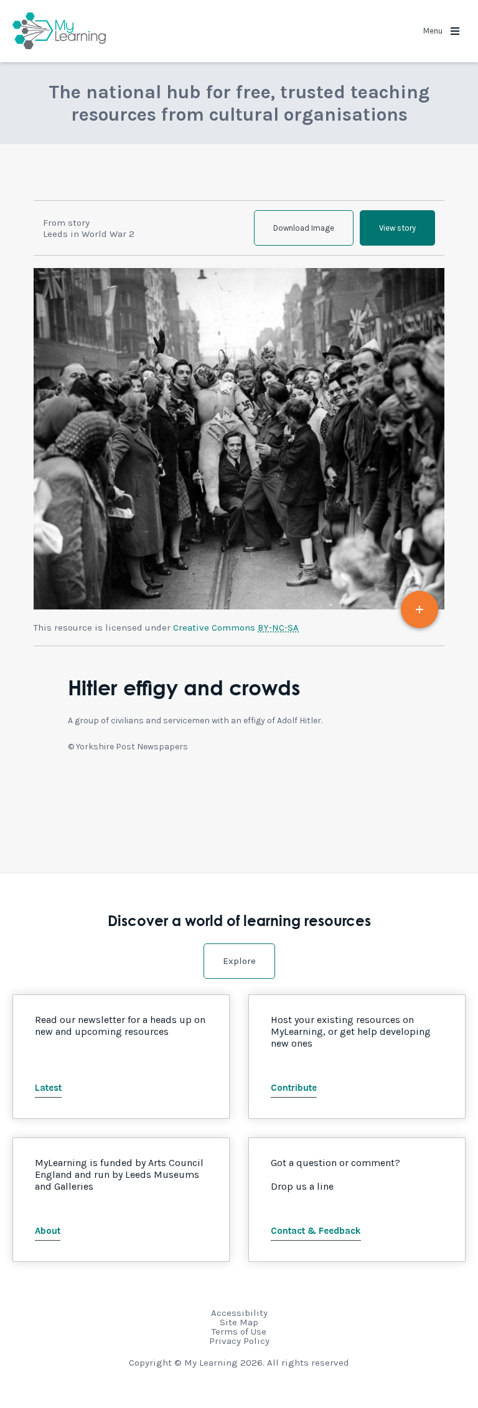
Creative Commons (236, 627)
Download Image (303, 228)
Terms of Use (239, 1331)
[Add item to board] (419, 609)
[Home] (59, 31)
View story (397, 228)
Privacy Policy (239, 1340)
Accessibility (239, 1312)
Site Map (239, 1322)
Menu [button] (433, 30)
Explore (239, 960)
